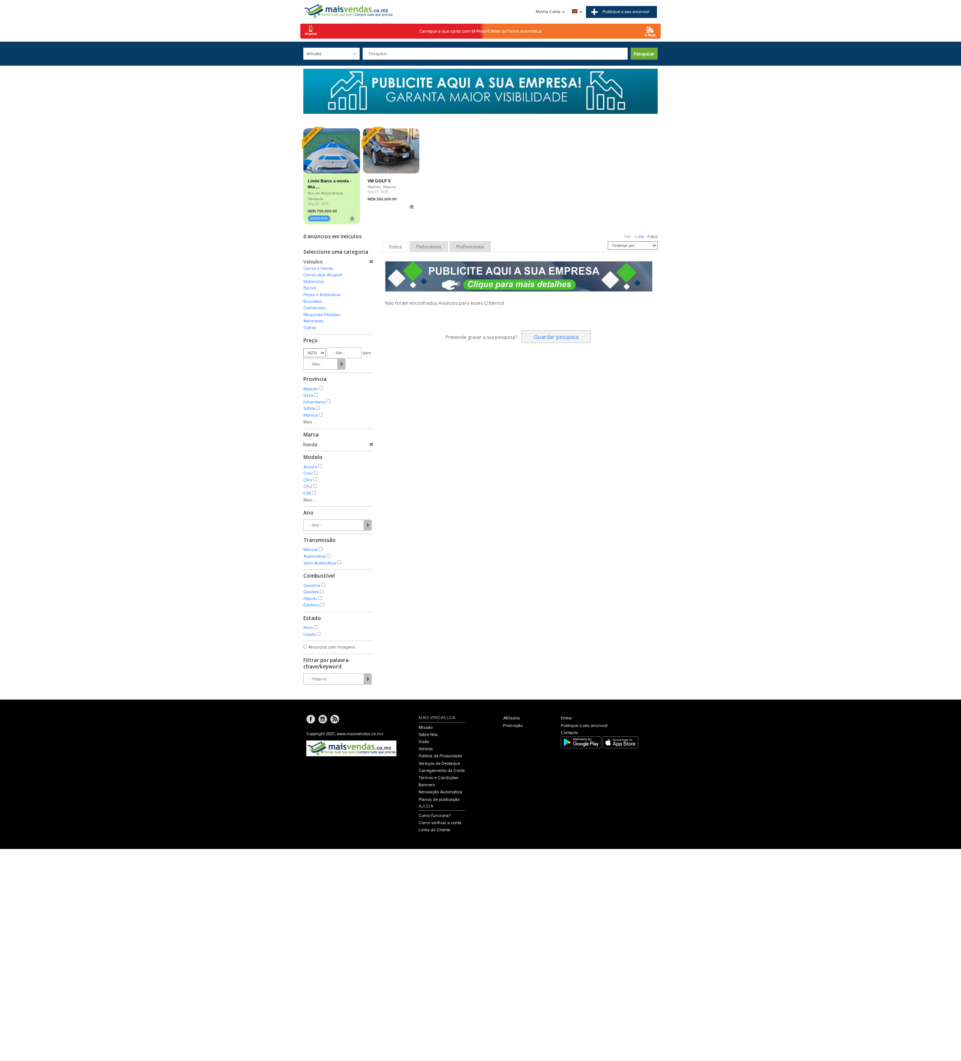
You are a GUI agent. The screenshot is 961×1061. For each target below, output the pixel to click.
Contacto (569, 732)
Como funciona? (434, 815)
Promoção (513, 725)
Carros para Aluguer (322, 274)
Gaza (308, 395)
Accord (310, 467)
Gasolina (311, 585)
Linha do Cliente (434, 830)
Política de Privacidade (440, 756)
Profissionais (470, 247)
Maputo (310, 389)
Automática (314, 556)
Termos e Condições (438, 777)
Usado (309, 634)
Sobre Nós (428, 734)
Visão (424, 741)
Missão (425, 727)
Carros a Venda (318, 268)
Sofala (309, 408)
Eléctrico (311, 605)
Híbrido (310, 598)
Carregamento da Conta (442, 770)
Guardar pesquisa (556, 336)
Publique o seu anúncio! (584, 725)
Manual (310, 549)
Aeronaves (313, 321)
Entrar (566, 718)
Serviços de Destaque (439, 763)
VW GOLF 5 (379, 181)
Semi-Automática (319, 563)
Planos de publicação (439, 799)
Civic (308, 473)
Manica (310, 415)
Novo (308, 627)
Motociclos (313, 281)
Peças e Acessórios (322, 294)
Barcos (309, 288)
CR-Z (307, 486)
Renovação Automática (440, 792)
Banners (427, 785)
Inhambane (314, 402)
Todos (395, 247)
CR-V (307, 480)
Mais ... (310, 422)
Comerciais (314, 308)
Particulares (428, 247)
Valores (426, 748)
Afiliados (511, 718)
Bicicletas (312, 301)
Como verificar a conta (440, 822)
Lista (639, 236)
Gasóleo (311, 592)
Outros (309, 327)
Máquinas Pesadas (321, 314)
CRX (307, 493)
